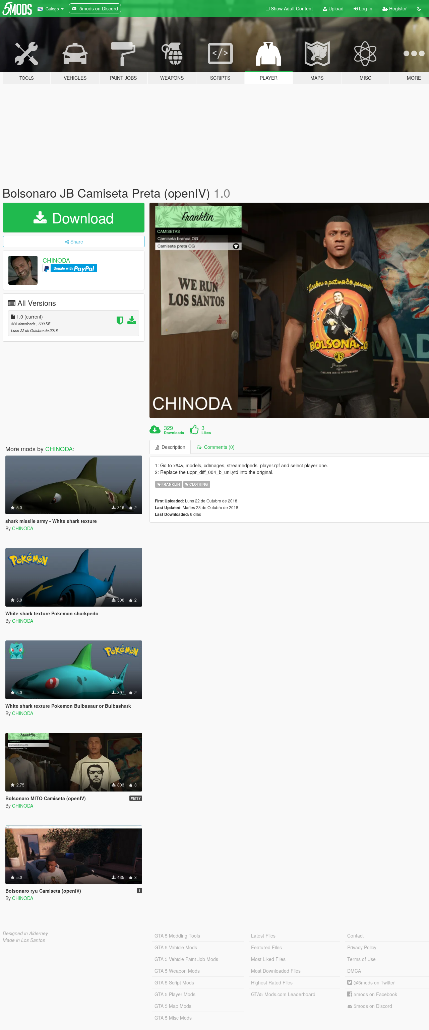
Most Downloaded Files (276, 970)
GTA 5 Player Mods (175, 994)
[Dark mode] (419, 8)
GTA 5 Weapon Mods (177, 970)
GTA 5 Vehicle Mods (176, 947)
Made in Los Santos (24, 940)
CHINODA (56, 260)
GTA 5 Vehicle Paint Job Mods (186, 959)
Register (397, 8)
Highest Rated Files (272, 982)
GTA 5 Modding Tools (177, 935)
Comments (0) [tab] (218, 446)
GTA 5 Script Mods (174, 982)
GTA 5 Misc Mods (173, 1017)
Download (81, 217)
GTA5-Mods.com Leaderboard (283, 994)
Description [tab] (172, 446)
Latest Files (263, 935)
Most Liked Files (268, 959)
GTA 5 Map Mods (173, 1006)
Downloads (174, 433)
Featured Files (266, 947)
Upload (335, 8)
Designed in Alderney (25, 933)
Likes (206, 433)
